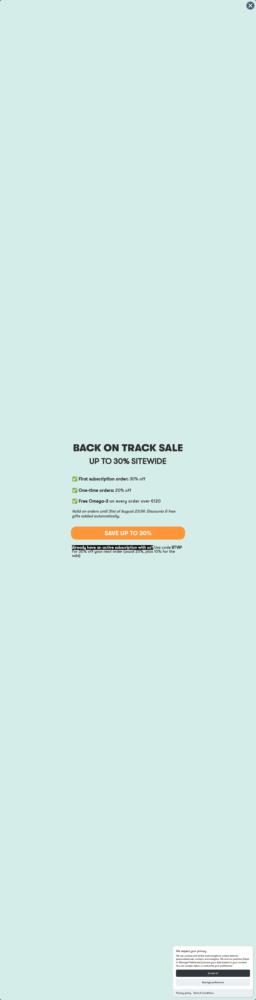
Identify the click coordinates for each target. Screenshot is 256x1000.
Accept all (213, 973)
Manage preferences (213, 982)
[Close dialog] (250, 6)
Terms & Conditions (203, 993)
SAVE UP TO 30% (128, 533)
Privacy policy (183, 993)
